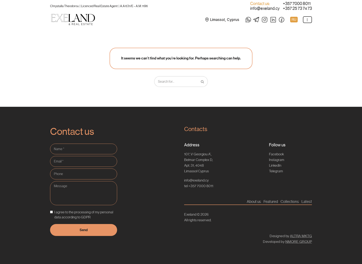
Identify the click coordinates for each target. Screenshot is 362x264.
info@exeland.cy (265, 8)
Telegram (276, 171)
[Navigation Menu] (307, 19)
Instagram (276, 160)
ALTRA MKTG (301, 236)
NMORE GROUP (298, 242)
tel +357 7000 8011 (198, 186)
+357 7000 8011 (297, 4)
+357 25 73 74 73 (297, 8)
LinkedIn (275, 165)
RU (294, 19)
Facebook (276, 154)
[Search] (202, 81)
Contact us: (260, 4)
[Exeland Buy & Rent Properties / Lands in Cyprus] (73, 19)
